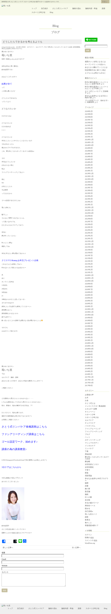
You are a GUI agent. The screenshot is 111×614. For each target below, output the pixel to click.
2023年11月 (89, 176)
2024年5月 (89, 159)
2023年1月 (89, 205)
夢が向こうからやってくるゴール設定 (60, 47)
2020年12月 (89, 275)
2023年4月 (89, 196)
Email (4, 559)
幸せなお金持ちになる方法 (95, 96)
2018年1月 (89, 374)
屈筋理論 (88, 476)
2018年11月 (89, 346)
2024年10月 (89, 145)
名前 (3, 553)
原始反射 (88, 454)
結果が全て (7, 84)
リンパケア (89, 448)
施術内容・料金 (91, 8)
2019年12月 (89, 309)
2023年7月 (89, 188)
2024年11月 (89, 142)
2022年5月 (89, 227)
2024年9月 (89, 148)
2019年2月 (89, 337)
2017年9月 (89, 385)
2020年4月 (89, 298)
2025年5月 (89, 125)
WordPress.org (90, 543)
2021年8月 (89, 253)
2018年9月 (89, 352)
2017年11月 (89, 380)
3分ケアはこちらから (11, 467)
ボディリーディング (92, 440)
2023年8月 (89, 185)
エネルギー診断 (91, 409)
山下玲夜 (95, 88)
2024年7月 (89, 154)
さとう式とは (90, 403)
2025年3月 (89, 131)
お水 (86, 397)
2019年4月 (89, 332)
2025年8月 (89, 117)
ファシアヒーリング (92, 429)
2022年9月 (89, 216)
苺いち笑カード (91, 514)
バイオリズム (90, 426)
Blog (51, 12)
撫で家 (87, 489)
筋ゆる (87, 508)
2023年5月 (89, 193)
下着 (86, 451)
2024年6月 (89, 156)
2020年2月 (89, 303)
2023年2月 (89, 202)
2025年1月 (89, 137)
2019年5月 (89, 329)
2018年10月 (89, 349)
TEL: (105, 2)
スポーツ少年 (90, 414)
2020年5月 (89, 295)
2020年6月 (89, 292)
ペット (87, 437)
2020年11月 (89, 278)
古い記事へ (76, 547)
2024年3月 (89, 165)
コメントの (91, 540)
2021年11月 (89, 244)
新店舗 (87, 491)
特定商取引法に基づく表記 (95, 70)
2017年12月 (89, 377)
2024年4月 (89, 162)
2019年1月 (89, 340)
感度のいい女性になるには (95, 62)
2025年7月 (89, 120)
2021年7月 (89, 255)
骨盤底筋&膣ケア (91, 525)
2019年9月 (89, 318)
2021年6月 (89, 258)
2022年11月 (89, 210)
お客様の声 (89, 395)
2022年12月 (89, 207)
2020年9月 (89, 284)
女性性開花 (76, 47)
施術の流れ (76, 8)
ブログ (45, 47)
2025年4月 (89, 128)
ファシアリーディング (93, 431)
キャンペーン (90, 412)
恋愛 (86, 486)
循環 (86, 483)
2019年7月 (89, 323)
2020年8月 (89, 286)
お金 (86, 400)
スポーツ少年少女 (38, 12)
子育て (87, 470)
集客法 (87, 520)
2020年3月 (89, 301)
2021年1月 (89, 272)
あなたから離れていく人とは (96, 67)
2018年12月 (89, 343)
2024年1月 (89, 171)
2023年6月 (89, 190)
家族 (86, 473)
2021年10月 (89, 247)
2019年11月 (89, 312)
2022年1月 (89, 238)
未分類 (87, 500)
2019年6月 (89, 326)
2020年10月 (89, 281)
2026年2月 (89, 111)
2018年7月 (89, 357)
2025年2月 (89, 134)
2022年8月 (89, 219)
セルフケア (39, 47)
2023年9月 (89, 182)
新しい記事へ (8, 547)
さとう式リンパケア (60, 8)
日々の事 (88, 497)
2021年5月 (89, 261)
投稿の (89, 537)
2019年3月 (89, 335)
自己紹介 (44, 8)
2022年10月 (89, 213)
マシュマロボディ (92, 443)
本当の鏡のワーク (92, 503)
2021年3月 (89, 267)
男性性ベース (90, 506)
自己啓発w (89, 511)
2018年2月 (89, 371)
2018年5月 (89, 363)
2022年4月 (89, 230)
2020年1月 (89, 306)
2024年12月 (89, 139)
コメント (5, 572)
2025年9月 (89, 114)
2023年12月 (89, 173)
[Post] (15, 541)
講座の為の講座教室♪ (14, 449)
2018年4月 (89, 366)
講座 (103, 8)
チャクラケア (90, 423)
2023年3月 (89, 199)
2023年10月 (89, 179)
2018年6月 (89, 360)
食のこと (88, 523)
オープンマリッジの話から (95, 64)
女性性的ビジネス (92, 464)
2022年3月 (89, 233)
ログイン (88, 535)
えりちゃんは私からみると (95, 73)
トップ (34, 8)
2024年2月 (89, 168)
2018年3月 (89, 368)
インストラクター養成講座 (95, 406)
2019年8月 (89, 320)
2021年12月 (89, 241)
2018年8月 (89, 354)
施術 (86, 494)
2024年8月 (89, 151)
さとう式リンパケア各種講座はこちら (24, 426)
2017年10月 (89, 383)
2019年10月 (89, 315)
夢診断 (87, 461)
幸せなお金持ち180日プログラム (12, 48)
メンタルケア (90, 446)
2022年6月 (89, 224)
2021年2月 (89, 270)
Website (4, 565)
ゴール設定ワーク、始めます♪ (20, 441)
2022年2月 (89, 236)
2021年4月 (89, 264)
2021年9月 (89, 250)
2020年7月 (89, 289)
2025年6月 (89, 123)
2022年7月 (89, 221)
